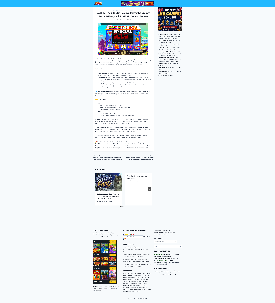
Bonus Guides (132, 279)
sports (99, 287)
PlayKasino (163, 71)
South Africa (105, 237)
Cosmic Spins (164, 63)
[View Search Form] (180, 3)
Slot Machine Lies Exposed (131, 247)
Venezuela (96, 237)
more (175, 36)
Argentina (105, 288)
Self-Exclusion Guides (129, 281)
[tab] (120, 206)
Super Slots (165, 254)
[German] (127, 234)
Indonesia (108, 235)
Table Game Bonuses (136, 283)
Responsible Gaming (143, 279)
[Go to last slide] (97, 189)
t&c (173, 36)
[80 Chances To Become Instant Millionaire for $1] (137, 3)
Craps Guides (142, 275)
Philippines (101, 235)
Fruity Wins (163, 67)
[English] (124, 234)
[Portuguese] (131, 234)
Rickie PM (119, 19)
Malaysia (114, 235)
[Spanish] (126, 234)
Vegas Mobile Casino (166, 34)
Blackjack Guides (128, 273)
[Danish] (133, 234)
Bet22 (95, 287)
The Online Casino (165, 48)
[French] (129, 234)
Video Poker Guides (134, 277)
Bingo (171, 50)
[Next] (149, 189)
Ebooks (139, 281)
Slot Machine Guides (140, 273)
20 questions (164, 234)
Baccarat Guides (133, 275)
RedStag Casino (129, 10)
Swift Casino (164, 40)
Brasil (100, 288)
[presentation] (108, 182)
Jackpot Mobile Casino (167, 52)
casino (106, 287)
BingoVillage (167, 258)
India (96, 235)
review (172, 254)
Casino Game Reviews (118, 10)
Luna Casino (164, 44)
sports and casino (105, 233)
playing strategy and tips (165, 75)
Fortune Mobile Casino (167, 57)
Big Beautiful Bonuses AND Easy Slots (134, 230)
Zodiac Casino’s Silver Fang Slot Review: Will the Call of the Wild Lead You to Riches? (108, 196)
